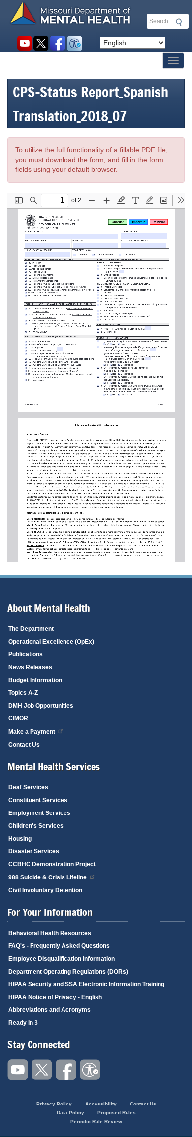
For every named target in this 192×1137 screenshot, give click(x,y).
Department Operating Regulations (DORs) (68, 971)
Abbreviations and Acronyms (49, 1010)
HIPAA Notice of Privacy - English (55, 997)
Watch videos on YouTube (24, 43)
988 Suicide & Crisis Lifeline (47, 877)
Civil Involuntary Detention (45, 890)
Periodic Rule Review (96, 1121)
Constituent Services (37, 800)
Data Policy (70, 1112)
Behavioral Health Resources (49, 933)
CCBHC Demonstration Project (52, 864)
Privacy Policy (54, 1103)
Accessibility (74, 43)
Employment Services (39, 813)
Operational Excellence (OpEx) (51, 641)
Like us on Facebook (57, 43)
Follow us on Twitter (41, 43)
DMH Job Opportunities (40, 705)
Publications (25, 654)
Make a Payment (31, 731)
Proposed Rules (116, 1112)
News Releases (30, 667)
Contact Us (24, 744)
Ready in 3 (23, 1022)
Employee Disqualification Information (61, 958)
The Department (31, 628)
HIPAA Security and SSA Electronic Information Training (86, 984)
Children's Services (36, 825)
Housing (20, 838)
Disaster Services (33, 851)
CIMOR (18, 718)
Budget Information (35, 680)
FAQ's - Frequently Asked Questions (59, 945)
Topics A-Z (23, 692)
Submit (177, 22)
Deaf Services (28, 787)
